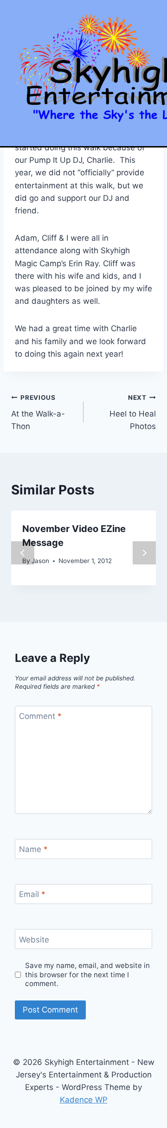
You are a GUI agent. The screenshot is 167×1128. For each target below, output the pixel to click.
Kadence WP (84, 1099)
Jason (40, 560)
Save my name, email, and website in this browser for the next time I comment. (87, 974)
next (144, 552)
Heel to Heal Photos (132, 412)
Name (33, 849)
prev (22, 552)
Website (34, 939)
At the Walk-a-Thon (38, 412)
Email (32, 894)
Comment (40, 716)
